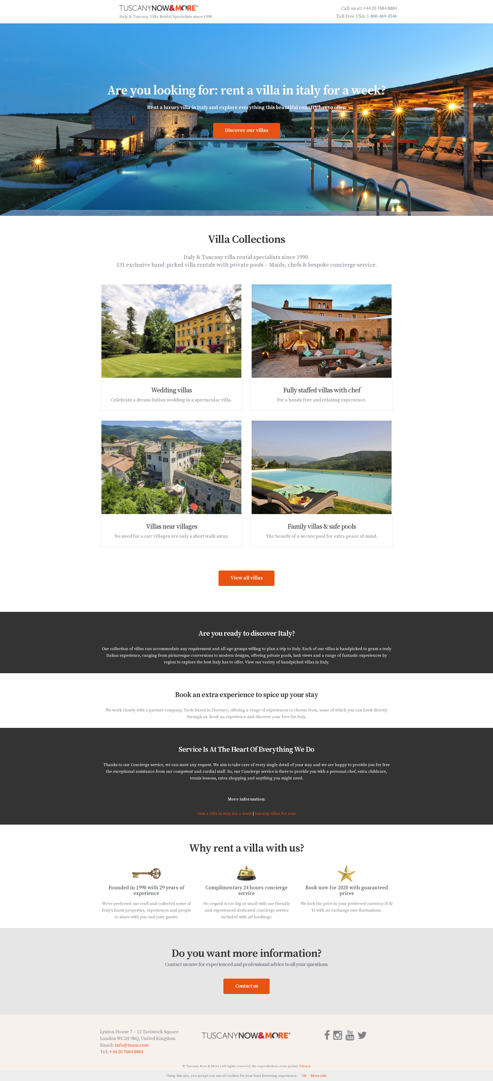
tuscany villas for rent (275, 813)
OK (304, 1076)
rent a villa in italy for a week (224, 813)
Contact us (246, 986)
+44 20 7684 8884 (380, 8)
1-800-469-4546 (382, 16)
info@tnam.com (132, 1045)
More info (319, 1076)
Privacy (305, 1066)
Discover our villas (246, 130)
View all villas (246, 578)
